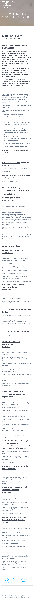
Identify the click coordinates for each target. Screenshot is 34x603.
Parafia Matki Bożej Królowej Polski (8, 4)
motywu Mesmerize (23, 597)
